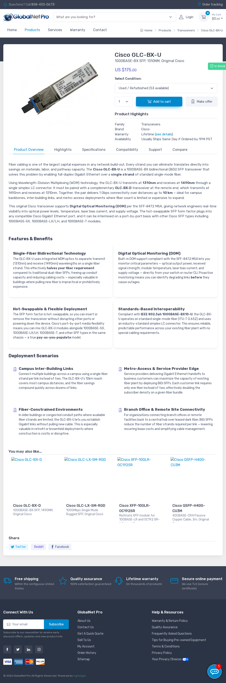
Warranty (77, 30)
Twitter (20, 547)
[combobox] (112, 17)
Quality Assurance (165, 627)
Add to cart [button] (162, 102)
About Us (83, 621)
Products (32, 30)
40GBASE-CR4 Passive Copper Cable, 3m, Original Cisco (190, 518)
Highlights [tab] (63, 150)
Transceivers (186, 30)
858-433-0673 (42, 4)
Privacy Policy (162, 653)
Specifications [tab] (93, 150)
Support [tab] (155, 150)
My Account (85, 646)
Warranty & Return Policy (170, 621)
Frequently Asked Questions (172, 634)
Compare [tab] (180, 150)
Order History (86, 653)
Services (55, 30)
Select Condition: (128, 79)
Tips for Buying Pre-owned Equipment (179, 640)
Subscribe (56, 624)
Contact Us (85, 627)
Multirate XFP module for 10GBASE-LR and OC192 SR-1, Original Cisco (139, 518)
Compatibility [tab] (127, 150)
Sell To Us (84, 640)
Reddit (39, 547)
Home (12, 30)
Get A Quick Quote (90, 634)
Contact (100, 30)
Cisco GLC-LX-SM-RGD (85, 505)
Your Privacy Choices (167, 659)
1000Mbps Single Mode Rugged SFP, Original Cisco (84, 512)
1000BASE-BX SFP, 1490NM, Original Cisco (33, 512)
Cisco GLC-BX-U (212, 30)
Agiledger (79, 675)
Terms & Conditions (166, 646)
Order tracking (212, 4)
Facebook (62, 547)
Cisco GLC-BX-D (27, 505)
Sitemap (83, 659)
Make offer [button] (204, 102)
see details (164, 134)
